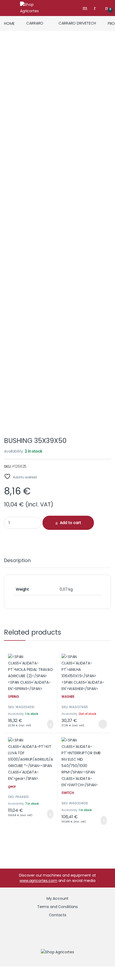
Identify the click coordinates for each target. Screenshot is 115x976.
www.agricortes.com (38, 880)
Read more (102, 724)
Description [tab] (17, 561)
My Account (58, 898)
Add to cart (70, 522)
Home (9, 23)
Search (86, 8)
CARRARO (34, 23)
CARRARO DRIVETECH (77, 23)
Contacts (57, 915)
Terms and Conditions (57, 906)
